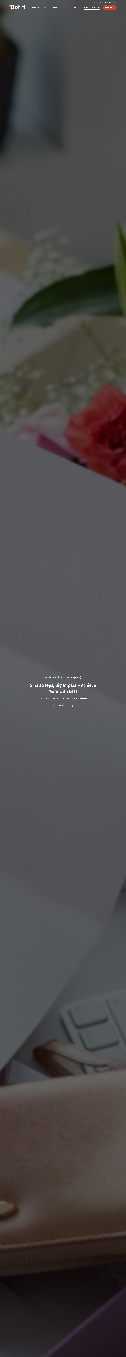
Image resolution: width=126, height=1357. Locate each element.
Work (45, 7)
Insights (64, 7)
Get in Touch (62, 706)
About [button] (54, 7)
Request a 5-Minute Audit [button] (92, 7)
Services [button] (35, 7)
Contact (74, 7)
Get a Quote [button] (109, 7)
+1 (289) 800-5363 (110, 2)
